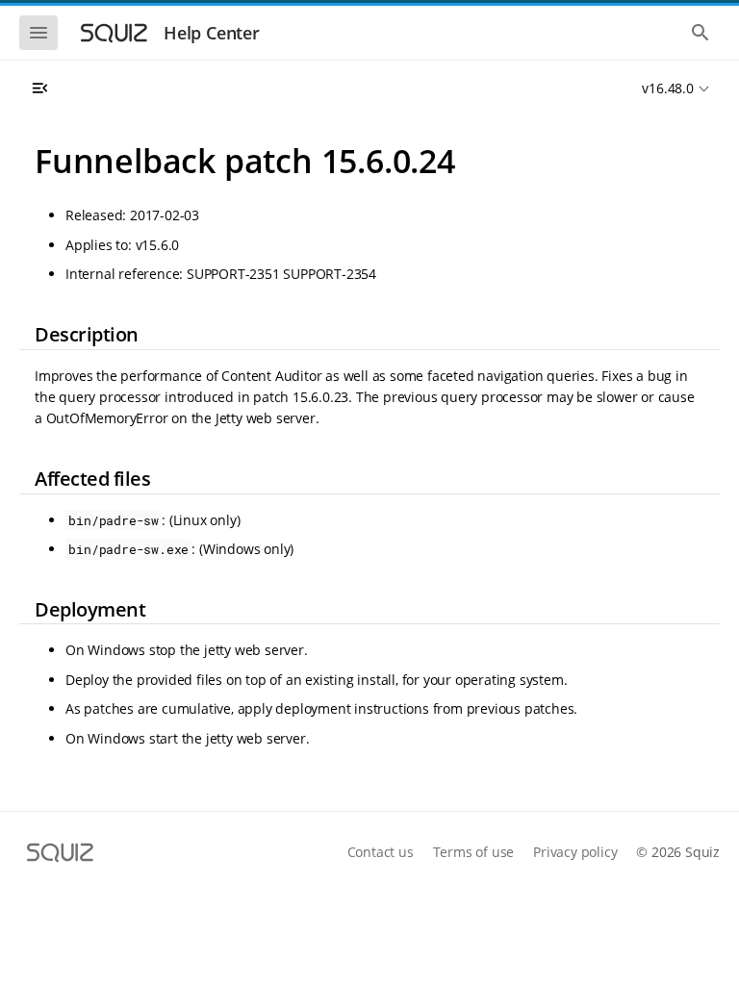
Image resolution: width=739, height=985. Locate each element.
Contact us (380, 852)
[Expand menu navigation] (39, 88)
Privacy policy (575, 852)
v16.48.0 (667, 88)
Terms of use (474, 852)
